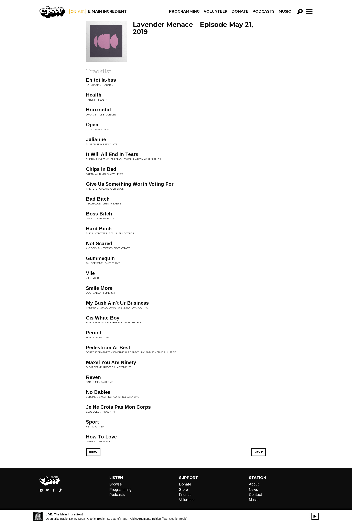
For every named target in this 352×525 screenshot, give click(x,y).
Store (183, 490)
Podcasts (264, 11)
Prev (93, 452)
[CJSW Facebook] (53, 490)
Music (285, 11)
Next (258, 452)
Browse (115, 484)
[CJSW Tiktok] (60, 490)
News (253, 490)
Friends (185, 495)
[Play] (315, 516)
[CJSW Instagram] (41, 490)
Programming (184, 11)
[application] (315, 516)
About (254, 484)
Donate (240, 11)
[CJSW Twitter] (47, 490)
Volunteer (216, 11)
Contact (255, 495)
